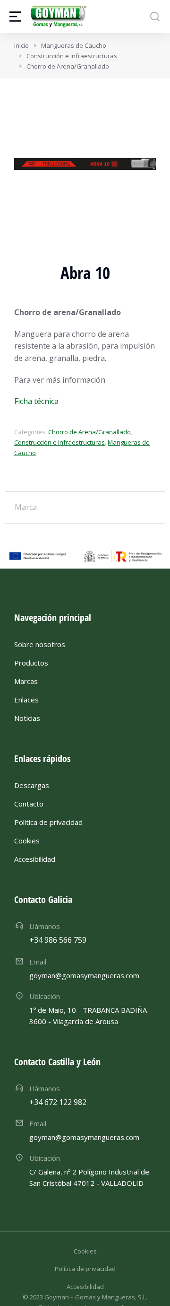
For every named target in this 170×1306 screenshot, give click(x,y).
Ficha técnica (36, 401)
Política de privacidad (85, 1268)
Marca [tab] (26, 507)
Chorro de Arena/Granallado (89, 432)
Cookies (85, 1251)
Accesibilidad (85, 1286)
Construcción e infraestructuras (59, 442)
